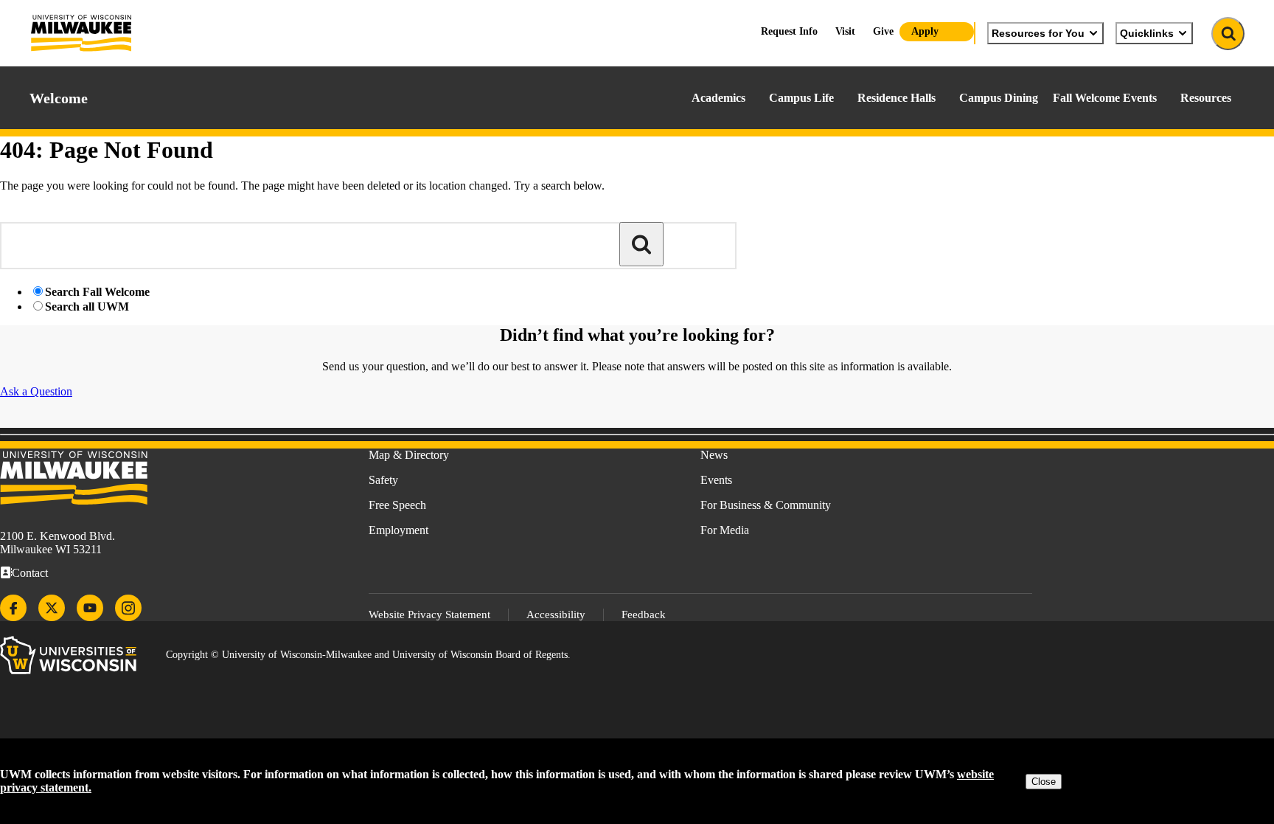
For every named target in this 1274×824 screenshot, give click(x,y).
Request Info (789, 31)
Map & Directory (409, 455)
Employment (398, 530)
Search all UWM (87, 306)
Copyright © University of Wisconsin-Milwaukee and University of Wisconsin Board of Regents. (368, 654)
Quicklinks (1147, 33)
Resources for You (1038, 33)
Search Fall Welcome (97, 291)
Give (883, 31)
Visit (845, 31)
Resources (1205, 98)
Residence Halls (896, 98)
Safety (383, 480)
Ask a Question (36, 391)
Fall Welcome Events (1105, 98)
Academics (718, 98)
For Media (724, 530)
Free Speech (397, 505)
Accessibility (555, 614)
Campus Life (801, 98)
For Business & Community (765, 505)
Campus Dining (998, 98)
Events (716, 480)
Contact (30, 573)
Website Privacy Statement (429, 614)
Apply (925, 31)
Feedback (644, 614)
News (714, 455)
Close (1043, 781)
